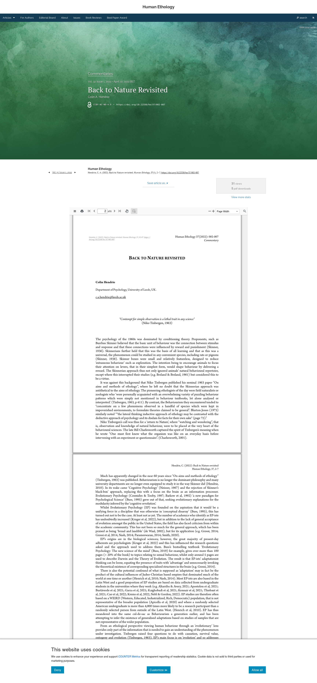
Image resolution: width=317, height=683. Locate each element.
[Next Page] (114, 211)
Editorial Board (47, 17)
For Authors (27, 17)
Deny (59, 670)
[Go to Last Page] (119, 211)
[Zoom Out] (209, 211)
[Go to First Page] (89, 211)
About (64, 17)
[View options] (75, 211)
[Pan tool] (126, 211)
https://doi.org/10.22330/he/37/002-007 (140, 104)
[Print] (82, 211)
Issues (76, 17)
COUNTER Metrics (129, 656)
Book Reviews (93, 17)
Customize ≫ (160, 670)
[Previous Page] (94, 211)
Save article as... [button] (157, 183)
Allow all (259, 670)
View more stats (241, 197)
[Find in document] (244, 211)
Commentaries (100, 74)
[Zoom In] (213, 211)
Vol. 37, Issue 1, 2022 (99, 81)
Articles (7, 17)
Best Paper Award (117, 17)
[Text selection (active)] (134, 211)
